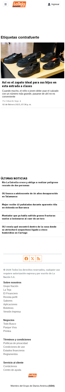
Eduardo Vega (12, 101)
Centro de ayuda (12, 370)
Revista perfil (10, 297)
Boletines (8, 308)
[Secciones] (5, 4)
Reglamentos (10, 354)
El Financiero (10, 293)
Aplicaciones (10, 304)
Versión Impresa (12, 311)
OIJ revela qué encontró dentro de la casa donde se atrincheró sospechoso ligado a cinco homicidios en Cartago (29, 229)
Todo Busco (9, 323)
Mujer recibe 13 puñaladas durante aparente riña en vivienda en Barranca (29, 206)
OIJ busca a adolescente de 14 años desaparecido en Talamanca (30, 195)
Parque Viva (10, 327)
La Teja (7, 289)
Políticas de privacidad (15, 343)
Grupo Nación (10, 286)
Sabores (7, 300)
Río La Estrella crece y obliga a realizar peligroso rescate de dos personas (30, 184)
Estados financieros (13, 350)
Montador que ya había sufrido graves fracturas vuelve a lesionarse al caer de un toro (28, 217)
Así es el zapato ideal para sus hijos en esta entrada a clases (29, 84)
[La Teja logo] (19, 4)
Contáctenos (10, 366)
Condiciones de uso (14, 347)
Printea (7, 331)
